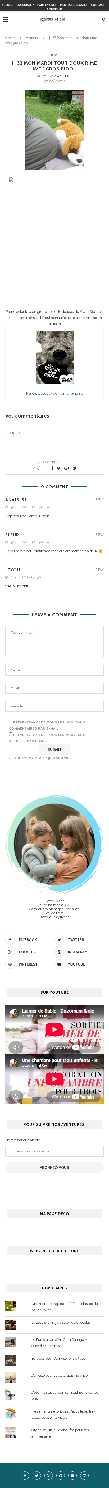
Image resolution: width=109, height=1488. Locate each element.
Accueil (7, 5)
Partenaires (47, 5)
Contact (98, 5)
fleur (12, 534)
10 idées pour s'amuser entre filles (58, 1358)
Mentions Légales (74, 5)
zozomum (63, 75)
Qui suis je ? (25, 5)
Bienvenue (54, 9)
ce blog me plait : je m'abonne (41, 758)
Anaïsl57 (16, 499)
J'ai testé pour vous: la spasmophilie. (59, 1375)
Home (10, 38)
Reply (100, 499)
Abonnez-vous (54, 1167)
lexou (12, 569)
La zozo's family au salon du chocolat (60, 1323)
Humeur (32, 38)
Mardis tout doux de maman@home (54, 393)
